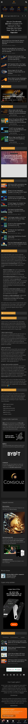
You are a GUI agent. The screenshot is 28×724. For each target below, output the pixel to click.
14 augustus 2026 (14, 125)
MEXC (4, 410)
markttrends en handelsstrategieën (9, 263)
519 (20, 187)
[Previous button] (3, 27)
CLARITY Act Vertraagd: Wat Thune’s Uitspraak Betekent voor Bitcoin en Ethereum (17, 130)
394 (23, 143)
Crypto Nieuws (14, 20)
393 (20, 67)
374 (20, 81)
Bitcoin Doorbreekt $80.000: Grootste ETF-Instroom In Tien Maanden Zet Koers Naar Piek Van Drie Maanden (14, 50)
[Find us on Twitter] (11, 675)
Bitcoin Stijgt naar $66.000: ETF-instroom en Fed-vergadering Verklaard (17, 139)
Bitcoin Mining (13, 509)
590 (17, 161)
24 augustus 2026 (13, 61)
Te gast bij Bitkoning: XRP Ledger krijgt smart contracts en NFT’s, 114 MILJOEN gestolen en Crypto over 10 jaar (12, 157)
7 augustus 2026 (13, 239)
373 (20, 75)
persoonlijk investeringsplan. (16, 540)
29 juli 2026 (17, 100)
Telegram (22, 692)
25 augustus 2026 (7, 53)
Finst (4, 408)
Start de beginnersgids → (9, 715)
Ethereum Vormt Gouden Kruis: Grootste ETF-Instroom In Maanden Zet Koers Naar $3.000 (14, 27)
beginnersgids (4, 376)
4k (22, 100)
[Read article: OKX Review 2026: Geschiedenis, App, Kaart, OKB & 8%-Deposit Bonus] (4, 186)
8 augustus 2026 (13, 200)
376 (20, 193)
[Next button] (25, 27)
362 (14, 45)
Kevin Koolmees (9, 100)
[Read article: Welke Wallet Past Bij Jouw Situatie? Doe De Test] (4, 237)
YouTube (24, 282)
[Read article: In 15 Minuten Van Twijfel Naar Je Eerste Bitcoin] (4, 231)
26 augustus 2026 (7, 45)
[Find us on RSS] (7, 675)
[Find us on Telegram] (14, 675)
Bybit (4, 406)
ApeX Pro (5, 412)
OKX (4, 404)
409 (23, 134)
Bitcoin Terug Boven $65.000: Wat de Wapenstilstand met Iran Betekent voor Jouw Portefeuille (18, 120)
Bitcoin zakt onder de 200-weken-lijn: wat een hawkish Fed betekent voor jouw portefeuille (17, 111)
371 (20, 214)
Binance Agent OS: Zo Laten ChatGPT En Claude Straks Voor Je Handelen (16, 72)
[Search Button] (26, 2)
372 (20, 61)
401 (23, 125)
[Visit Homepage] (14, 2)
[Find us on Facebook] (20, 675)
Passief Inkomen (7, 94)
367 (14, 53)
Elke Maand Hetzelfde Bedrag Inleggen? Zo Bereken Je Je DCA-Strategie (16, 211)
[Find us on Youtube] (4, 675)
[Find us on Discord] (24, 675)
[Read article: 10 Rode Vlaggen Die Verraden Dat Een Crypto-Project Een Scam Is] (4, 204)
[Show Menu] (1, 2)
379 (20, 206)
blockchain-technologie (6, 339)
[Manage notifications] (4, 720)
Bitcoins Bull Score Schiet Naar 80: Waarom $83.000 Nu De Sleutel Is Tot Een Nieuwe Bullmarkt (13, 42)
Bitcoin (2, 349)
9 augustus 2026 (14, 134)
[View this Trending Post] (3, 100)
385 (24, 116)
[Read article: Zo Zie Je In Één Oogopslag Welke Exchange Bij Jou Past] (4, 225)
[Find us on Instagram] (17, 675)
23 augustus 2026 (13, 75)
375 (19, 220)
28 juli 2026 (12, 161)
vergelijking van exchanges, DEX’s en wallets (13, 298)
